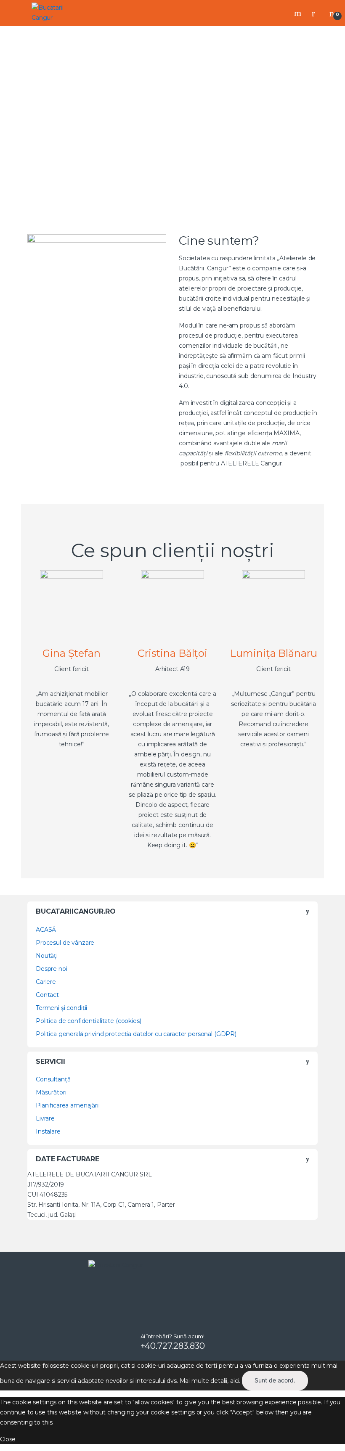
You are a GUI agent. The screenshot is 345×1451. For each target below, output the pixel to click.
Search (298, 13)
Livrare (45, 1118)
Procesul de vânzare (65, 942)
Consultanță (53, 1079)
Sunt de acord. (275, 1380)
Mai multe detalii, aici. (210, 1380)
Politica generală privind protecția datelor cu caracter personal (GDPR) (136, 1034)
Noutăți (47, 955)
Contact (47, 995)
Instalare (48, 1131)
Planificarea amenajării (68, 1105)
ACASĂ (46, 929)
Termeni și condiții (61, 1008)
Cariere (46, 982)
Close (8, 1439)
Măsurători (51, 1092)
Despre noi (51, 969)
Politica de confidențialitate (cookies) (88, 1021)
